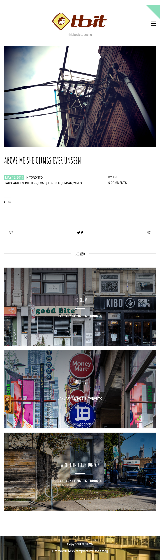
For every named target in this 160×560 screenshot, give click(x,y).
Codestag (101, 551)
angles (18, 183)
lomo (42, 183)
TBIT (116, 177)
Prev (11, 233)
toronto (36, 177)
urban (67, 183)
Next (149, 233)
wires (77, 183)
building (31, 183)
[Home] (80, 21)
